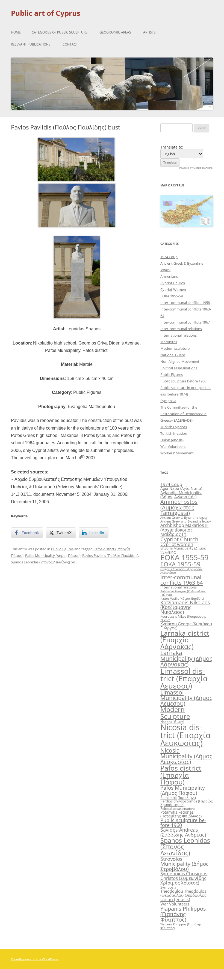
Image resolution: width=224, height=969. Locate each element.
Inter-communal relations (181, 328)
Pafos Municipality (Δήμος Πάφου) (53, 555)
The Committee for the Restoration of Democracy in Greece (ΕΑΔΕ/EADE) (183, 414)
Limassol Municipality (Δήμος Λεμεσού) (186, 698)
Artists (149, 32)
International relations (178, 335)
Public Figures (62, 549)
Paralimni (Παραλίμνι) (178, 797)
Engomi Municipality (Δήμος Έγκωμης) (183, 550)
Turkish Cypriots (173, 426)
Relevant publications (31, 44)
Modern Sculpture (175, 712)
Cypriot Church (172, 282)
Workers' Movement (177, 453)
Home (16, 32)
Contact (70, 44)
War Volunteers (172, 446)
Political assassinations (178, 368)
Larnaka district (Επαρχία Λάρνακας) (184, 640)
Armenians (169, 276)
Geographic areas (115, 32)
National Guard (172, 354)
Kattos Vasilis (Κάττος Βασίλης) (182, 598)
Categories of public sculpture (59, 32)
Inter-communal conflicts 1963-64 (181, 579)
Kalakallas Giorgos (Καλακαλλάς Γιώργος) (182, 593)
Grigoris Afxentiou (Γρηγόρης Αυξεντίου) (181, 571)
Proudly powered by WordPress (34, 959)
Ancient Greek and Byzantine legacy (185, 521)
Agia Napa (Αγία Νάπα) (181, 488)
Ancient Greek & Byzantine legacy (184, 517)
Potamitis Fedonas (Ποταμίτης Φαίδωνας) (181, 814)
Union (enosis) (172, 439)
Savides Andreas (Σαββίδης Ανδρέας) (183, 832)
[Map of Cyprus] (186, 225)
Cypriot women (176, 544)
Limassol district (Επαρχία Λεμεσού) (184, 678)
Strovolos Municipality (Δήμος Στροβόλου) (184, 863)
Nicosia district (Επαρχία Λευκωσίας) (185, 735)
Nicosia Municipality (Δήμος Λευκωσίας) (186, 756)
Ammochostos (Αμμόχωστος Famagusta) (179, 507)
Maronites (168, 341)
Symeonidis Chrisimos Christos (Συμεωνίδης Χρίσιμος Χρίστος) (183, 878)
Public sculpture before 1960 (183, 381)
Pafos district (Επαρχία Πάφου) (180, 774)
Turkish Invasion (173, 433)
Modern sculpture (175, 348)
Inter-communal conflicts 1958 (185, 302)
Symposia (168, 400)
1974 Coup (169, 256)
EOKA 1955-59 (171, 296)
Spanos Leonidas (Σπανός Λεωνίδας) (40, 562)
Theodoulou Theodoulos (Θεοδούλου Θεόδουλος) (183, 893)
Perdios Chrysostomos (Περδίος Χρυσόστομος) (186, 803)
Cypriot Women (173, 289)
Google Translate (203, 168)
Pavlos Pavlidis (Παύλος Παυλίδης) (110, 555)
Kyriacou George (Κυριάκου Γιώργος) (186, 625)
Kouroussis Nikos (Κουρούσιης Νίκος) (183, 618)
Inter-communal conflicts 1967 (185, 322)
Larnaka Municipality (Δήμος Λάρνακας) (186, 658)
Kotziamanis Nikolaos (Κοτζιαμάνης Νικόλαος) (185, 607)
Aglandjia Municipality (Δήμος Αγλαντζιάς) (181, 494)
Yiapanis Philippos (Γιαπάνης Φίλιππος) (183, 914)
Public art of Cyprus (45, 13)
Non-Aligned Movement (179, 361)
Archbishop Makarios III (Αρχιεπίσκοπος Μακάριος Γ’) (184, 529)
